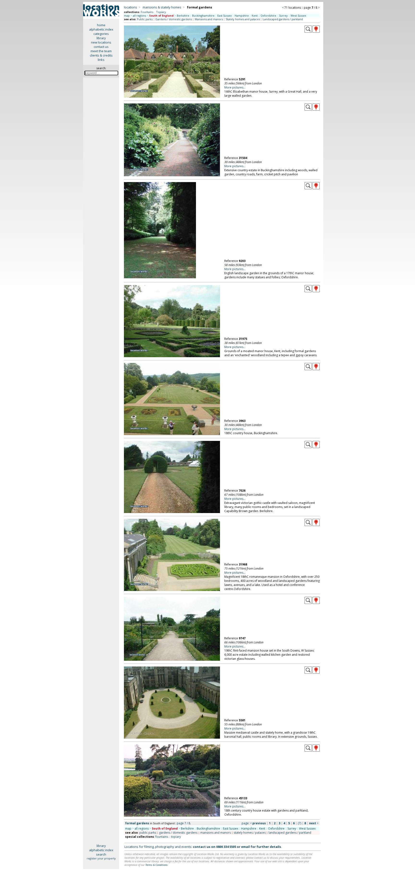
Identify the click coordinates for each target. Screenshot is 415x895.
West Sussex (298, 15)
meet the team (101, 51)
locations (130, 7)
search (101, 854)
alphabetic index (101, 29)
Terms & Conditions (156, 865)
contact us (101, 46)
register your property (101, 858)
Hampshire (242, 15)
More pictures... (234, 87)
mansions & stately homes (162, 7)
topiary (176, 837)
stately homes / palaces (250, 833)
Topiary (161, 12)
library (101, 38)
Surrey (283, 15)
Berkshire (183, 15)
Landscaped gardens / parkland (283, 19)
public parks (147, 833)
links (101, 59)
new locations (101, 42)
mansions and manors (215, 833)
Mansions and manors (209, 19)
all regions (139, 15)
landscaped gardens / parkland (290, 833)
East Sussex (224, 15)
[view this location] (308, 31)
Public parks (145, 19)
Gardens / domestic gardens (173, 19)
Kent (255, 15)
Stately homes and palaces (243, 19)
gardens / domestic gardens (178, 833)
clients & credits (101, 55)
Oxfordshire (268, 15)
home (101, 25)
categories (101, 34)
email (245, 846)
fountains (161, 837)
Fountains (147, 12)
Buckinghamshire (203, 15)
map (127, 15)
